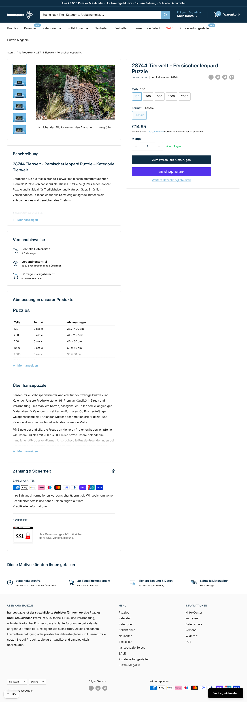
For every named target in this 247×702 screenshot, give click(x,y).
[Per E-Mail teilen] (231, 77)
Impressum (193, 618)
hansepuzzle (139, 77)
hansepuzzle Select (147, 28)
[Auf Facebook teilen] (211, 77)
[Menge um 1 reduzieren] (136, 146)
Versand (191, 630)
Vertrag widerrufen (225, 693)
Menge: (137, 138)
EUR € (34, 681)
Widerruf (191, 636)
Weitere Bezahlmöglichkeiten (171, 180)
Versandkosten (156, 131)
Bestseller (120, 28)
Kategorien (49, 28)
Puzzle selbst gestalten (195, 28)
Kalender (30, 28)
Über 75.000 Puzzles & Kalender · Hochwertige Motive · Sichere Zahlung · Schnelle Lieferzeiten (123, 3)
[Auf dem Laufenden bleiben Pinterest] (104, 688)
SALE (169, 28)
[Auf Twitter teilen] (224, 77)
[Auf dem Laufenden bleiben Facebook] (91, 688)
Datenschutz (194, 624)
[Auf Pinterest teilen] (217, 77)
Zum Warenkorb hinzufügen (171, 160)
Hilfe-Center (194, 612)
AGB (188, 642)
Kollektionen (76, 28)
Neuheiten (101, 28)
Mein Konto (185, 16)
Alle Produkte (25, 52)
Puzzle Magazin (18, 40)
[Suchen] (165, 15)
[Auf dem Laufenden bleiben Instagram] (98, 688)
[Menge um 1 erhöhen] (159, 146)
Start (10, 52)
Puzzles (12, 28)
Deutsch (14, 681)
